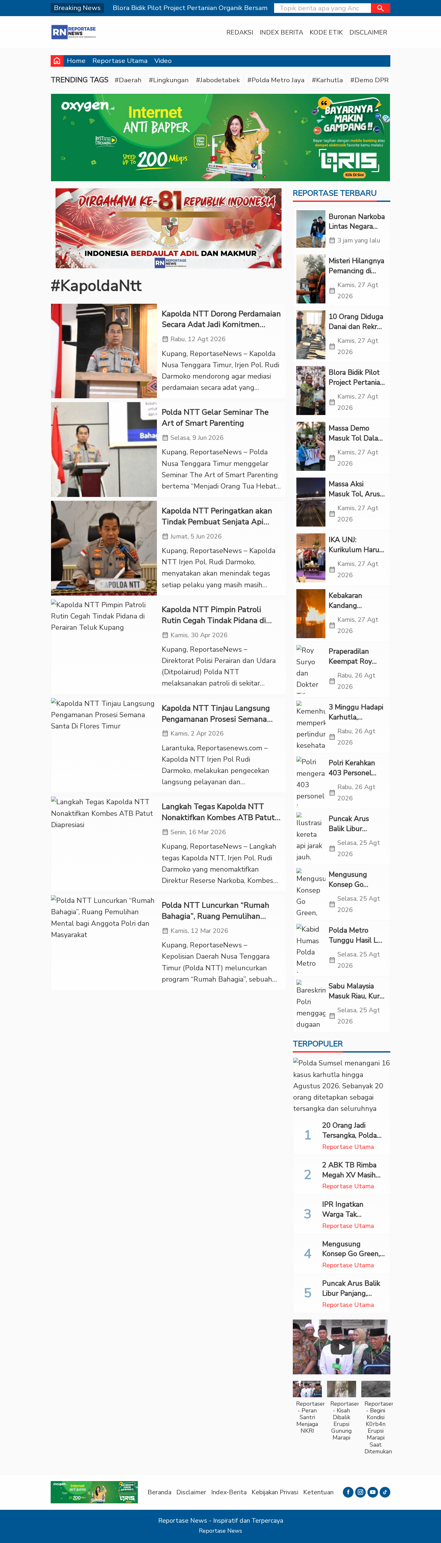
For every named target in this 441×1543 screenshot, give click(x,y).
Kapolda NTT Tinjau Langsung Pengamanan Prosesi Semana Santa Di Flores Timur (216, 719)
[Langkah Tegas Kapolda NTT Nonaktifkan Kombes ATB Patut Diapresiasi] (104, 843)
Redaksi (239, 32)
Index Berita (281, 32)
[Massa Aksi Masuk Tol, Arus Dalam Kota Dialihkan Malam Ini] (310, 502)
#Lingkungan (169, 79)
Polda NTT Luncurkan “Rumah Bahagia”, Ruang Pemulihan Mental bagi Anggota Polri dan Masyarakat (216, 922)
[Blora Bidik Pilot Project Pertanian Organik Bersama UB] (310, 390)
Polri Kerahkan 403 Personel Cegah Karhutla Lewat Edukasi (353, 777)
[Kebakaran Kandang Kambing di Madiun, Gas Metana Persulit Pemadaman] (310, 613)
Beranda (159, 1492)
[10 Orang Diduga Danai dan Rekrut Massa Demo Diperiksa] (310, 334)
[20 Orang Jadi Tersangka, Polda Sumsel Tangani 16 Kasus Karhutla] (341, 1087)
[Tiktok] (385, 1492)
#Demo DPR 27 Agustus (388, 79)
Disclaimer (368, 32)
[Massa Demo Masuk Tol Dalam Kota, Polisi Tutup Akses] (310, 446)
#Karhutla (327, 79)
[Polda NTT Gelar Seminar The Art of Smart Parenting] (104, 449)
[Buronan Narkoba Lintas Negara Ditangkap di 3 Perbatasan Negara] (310, 229)
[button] (380, 8)
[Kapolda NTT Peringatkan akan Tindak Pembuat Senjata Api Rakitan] (104, 548)
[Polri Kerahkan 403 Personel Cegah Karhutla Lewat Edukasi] (310, 781)
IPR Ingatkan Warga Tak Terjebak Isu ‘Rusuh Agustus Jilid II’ (353, 1219)
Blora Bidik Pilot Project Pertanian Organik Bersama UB (356, 387)
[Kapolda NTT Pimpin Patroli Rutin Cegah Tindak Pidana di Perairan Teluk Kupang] (104, 646)
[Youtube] (372, 1492)
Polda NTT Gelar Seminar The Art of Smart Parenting (215, 418)
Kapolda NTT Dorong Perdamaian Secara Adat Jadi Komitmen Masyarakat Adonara (221, 325)
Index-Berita (229, 1492)
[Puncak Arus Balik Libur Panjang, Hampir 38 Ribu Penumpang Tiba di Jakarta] (310, 836)
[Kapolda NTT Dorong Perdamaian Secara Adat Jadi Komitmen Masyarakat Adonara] (104, 351)
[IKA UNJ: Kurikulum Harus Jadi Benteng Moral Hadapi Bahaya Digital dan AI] (310, 557)
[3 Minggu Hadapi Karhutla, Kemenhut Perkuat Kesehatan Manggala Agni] (310, 725)
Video (163, 60)
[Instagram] (360, 1492)
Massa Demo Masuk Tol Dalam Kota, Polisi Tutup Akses (357, 443)
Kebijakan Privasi (274, 1492)
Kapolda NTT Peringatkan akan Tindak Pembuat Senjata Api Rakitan (217, 522)
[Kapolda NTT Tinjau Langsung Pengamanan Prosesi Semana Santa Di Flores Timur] (104, 745)
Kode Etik (326, 32)
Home (76, 60)
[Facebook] (348, 1492)
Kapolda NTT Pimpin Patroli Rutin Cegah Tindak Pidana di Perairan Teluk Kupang (214, 620)
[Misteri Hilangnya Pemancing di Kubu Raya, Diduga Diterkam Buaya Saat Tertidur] (310, 278)
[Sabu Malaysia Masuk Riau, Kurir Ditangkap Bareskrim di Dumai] (310, 1004)
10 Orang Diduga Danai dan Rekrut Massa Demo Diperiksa (356, 331)
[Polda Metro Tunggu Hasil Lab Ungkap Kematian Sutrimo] (310, 948)
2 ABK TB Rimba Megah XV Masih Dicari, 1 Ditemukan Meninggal (353, 1180)
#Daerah (128, 79)
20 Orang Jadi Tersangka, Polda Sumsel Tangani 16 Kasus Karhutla (353, 1140)
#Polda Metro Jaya (275, 79)
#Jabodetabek (218, 79)
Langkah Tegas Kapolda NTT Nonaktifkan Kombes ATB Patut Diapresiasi (218, 817)
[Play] (342, 1347)
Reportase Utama (120, 60)
